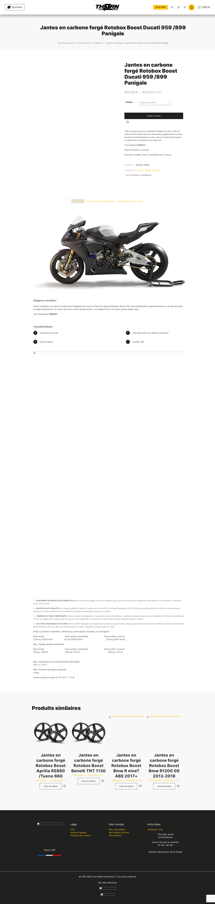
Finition (129, 102)
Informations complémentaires (100, 201)
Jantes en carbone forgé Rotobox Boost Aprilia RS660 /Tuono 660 (51, 765)
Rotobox (156, 170)
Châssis (98, 43)
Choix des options (51, 786)
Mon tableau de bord (119, 832)
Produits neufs (84, 43)
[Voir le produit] (64, 719)
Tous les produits (65, 43)
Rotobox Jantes (142, 165)
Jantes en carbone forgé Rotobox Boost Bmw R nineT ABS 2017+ (126, 765)
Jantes (148, 170)
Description (78, 201)
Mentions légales (78, 832)
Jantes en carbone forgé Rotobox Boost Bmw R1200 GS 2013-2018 (164, 765)
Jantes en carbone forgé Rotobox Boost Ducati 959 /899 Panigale (137, 43)
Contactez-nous (155, 829)
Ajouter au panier (154, 116)
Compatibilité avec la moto (130, 201)
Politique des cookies (80, 835)
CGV (72, 829)
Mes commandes (117, 829)
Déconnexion (115, 835)
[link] (35, 7)
